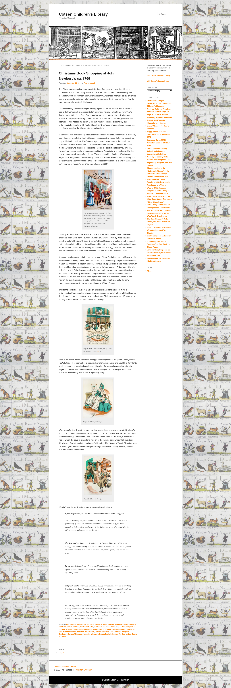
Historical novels (69, 631)
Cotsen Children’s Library (83, 14)
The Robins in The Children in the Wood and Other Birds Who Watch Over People (159, 213)
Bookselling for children (102, 629)
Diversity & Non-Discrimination (115, 679)
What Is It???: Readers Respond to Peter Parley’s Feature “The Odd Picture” (158, 191)
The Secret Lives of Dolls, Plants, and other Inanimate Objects (158, 222)
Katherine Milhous (90, 634)
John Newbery (115, 631)
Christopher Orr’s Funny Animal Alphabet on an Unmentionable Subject (157, 151)
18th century (71, 624)
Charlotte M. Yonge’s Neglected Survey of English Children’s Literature (159, 103)
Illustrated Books (86, 627)
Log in (61, 652)
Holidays (76, 627)
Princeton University (167, 668)
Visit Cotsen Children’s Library (158, 75)
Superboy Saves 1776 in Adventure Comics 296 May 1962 (158, 143)
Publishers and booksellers (104, 627)
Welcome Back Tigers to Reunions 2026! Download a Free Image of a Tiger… (158, 182)
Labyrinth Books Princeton (107, 634)
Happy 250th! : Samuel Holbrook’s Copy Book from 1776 (158, 134)
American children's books (97, 624)
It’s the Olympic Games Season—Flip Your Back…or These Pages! (159, 244)
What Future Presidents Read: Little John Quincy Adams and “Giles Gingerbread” (159, 199)
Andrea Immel (89, 83)
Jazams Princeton (102, 631)
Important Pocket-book (85, 631)
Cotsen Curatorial (115, 624)
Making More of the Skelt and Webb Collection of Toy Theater (159, 230)
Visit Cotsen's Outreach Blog (158, 81)
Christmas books (118, 629)
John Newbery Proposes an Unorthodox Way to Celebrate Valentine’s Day (159, 252)
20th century (81, 624)
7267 (98, 351)
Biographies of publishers (82, 629)
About (149, 271)
